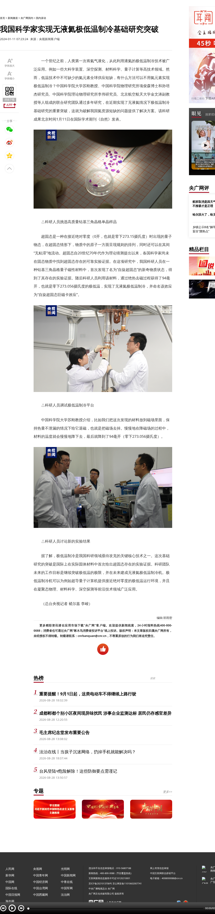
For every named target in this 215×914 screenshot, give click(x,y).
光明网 (65, 869)
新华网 (9, 875)
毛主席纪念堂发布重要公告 (64, 732)
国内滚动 (41, 18)
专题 (39, 790)
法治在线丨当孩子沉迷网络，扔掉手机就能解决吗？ (87, 752)
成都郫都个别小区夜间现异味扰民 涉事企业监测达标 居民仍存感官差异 (105, 713)
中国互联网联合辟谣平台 (163, 873)
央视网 (37, 869)
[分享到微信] (9, 129)
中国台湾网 (40, 888)
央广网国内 (27, 18)
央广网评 (199, 187)
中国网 (9, 882)
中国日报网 (12, 895)
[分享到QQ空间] (9, 155)
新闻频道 (13, 18)
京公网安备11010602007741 (127, 883)
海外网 (9, 901)
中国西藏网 (40, 895)
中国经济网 (40, 882)
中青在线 (67, 882)
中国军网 (67, 888)
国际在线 (11, 888)
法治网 (65, 895)
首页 (2, 18)
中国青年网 (40, 875)
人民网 (9, 869)
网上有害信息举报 (159, 868)
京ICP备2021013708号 (100, 883)
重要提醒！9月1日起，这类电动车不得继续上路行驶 (87, 694)
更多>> (167, 792)
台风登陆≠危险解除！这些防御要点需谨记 (78, 771)
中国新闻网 (68, 875)
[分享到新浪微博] (9, 142)
